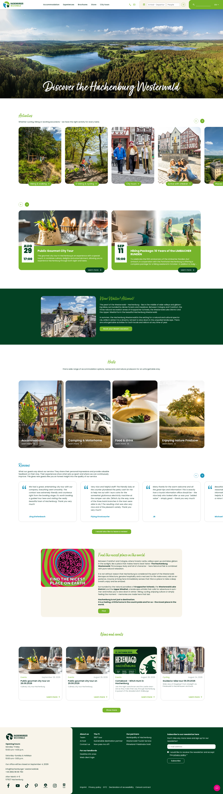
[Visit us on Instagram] (55, 785)
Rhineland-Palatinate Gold (138, 744)
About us (84, 734)
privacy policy (179, 755)
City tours (104, 4)
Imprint (83, 787)
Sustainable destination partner (108, 741)
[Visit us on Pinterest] (36, 785)
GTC (105, 787)
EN (215, 4)
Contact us (85, 744)
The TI (97, 734)
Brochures (82, 4)
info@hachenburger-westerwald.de (22, 769)
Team (82, 737)
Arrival (83, 741)
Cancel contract (143, 787)
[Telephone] (130, 4)
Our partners (132, 734)
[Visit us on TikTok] (27, 785)
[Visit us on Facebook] (8, 785)
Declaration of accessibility (121, 787)
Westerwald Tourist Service (138, 741)
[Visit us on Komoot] (45, 785)
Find (104, 611)
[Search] (183, 4)
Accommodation (51, 4)
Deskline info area (88, 754)
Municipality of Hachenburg (138, 737)
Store (93, 4)
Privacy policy (95, 787)
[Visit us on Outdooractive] (64, 785)
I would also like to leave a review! (111, 531)
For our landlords (88, 750)
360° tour (98, 737)
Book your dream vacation (115, 328)
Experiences (68, 4)
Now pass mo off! (102, 744)
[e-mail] (134, 4)
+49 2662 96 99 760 (14, 772)
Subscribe (175, 760)
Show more (111, 710)
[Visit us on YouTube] (17, 785)
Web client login (87, 757)
